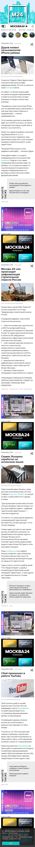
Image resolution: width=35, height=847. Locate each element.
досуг (11, 605)
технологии (4, 201)
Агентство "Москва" (16, 494)
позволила (5, 160)
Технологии (17, 43)
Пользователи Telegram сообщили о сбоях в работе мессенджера (19, 768)
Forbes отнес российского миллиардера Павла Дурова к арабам (20, 185)
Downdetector (23, 708)
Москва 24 (17, 26)
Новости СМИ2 (6, 234)
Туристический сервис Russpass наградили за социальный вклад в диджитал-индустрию (21, 595)
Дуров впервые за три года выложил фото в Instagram (19, 192)
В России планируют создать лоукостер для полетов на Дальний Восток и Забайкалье (20, 588)
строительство (13, 389)
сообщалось (11, 551)
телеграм (9, 88)
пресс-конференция (26, 389)
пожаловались (23, 746)
